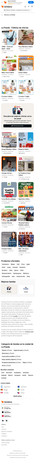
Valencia (30, 375)
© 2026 (17, 451)
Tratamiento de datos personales (17, 457)
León (2, 372)
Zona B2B (4, 445)
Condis (15, 316)
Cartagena (17, 375)
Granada (3, 378)
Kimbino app (29, 332)
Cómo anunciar (5, 442)
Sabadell (3, 375)
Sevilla (24, 375)
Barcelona (9, 372)
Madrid (10, 375)
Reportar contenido (6, 431)
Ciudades (3, 433)
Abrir (30, 2)
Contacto (3, 429)
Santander (26, 372)
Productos (4, 436)
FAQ (2, 427)
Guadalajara (17, 372)
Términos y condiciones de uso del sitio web (17, 455)
